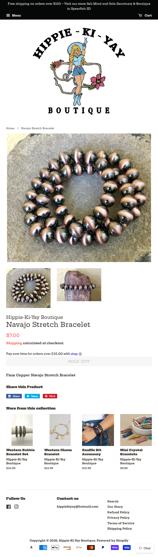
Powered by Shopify (112, 540)
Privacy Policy (118, 518)
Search (112, 501)
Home (10, 128)
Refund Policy (118, 512)
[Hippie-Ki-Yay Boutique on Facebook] (8, 507)
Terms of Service (120, 523)
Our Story (115, 507)
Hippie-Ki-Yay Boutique (77, 540)
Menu (16, 15)
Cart (148, 15)
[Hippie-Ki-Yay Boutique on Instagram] (16, 507)
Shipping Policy (119, 528)
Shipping (14, 343)
